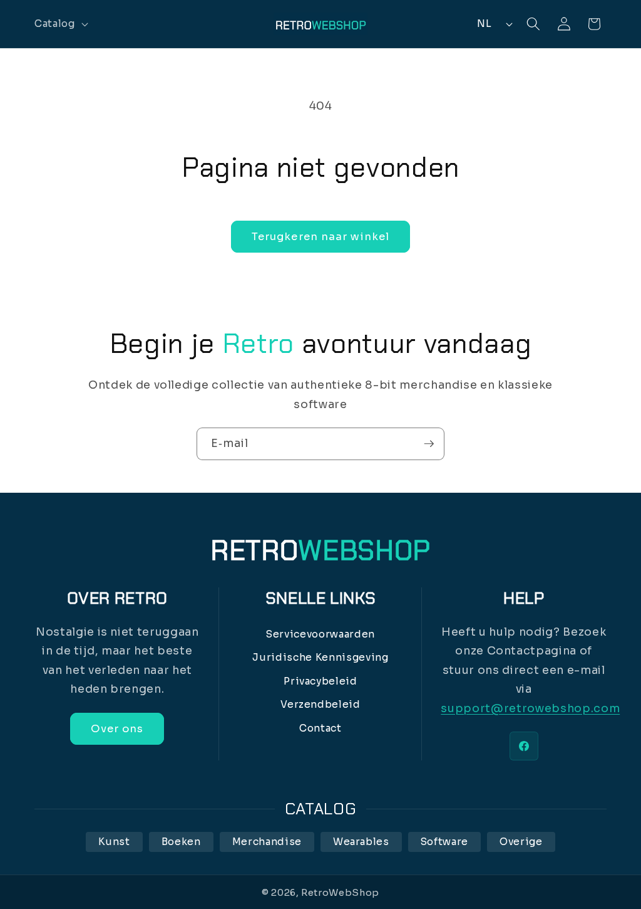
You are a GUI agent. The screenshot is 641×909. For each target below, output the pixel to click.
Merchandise (267, 842)
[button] (60, 23)
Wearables (361, 842)
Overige (521, 842)
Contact (320, 728)
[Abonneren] (429, 444)
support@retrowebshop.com (530, 708)
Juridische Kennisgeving (320, 657)
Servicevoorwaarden (320, 634)
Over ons (117, 728)
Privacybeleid (320, 681)
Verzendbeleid (320, 704)
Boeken (181, 842)
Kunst (114, 842)
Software (444, 842)
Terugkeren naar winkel (320, 236)
